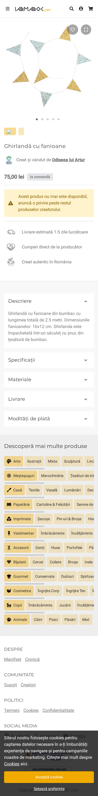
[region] (49, 463)
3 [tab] (47, 119)
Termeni (12, 710)
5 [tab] (58, 119)
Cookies (31, 710)
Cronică (32, 659)
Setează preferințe (49, 788)
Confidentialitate (58, 710)
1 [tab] (36, 119)
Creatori (28, 684)
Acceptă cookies (49, 777)
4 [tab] (53, 119)
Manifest (12, 659)
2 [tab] (42, 119)
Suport (10, 684)
